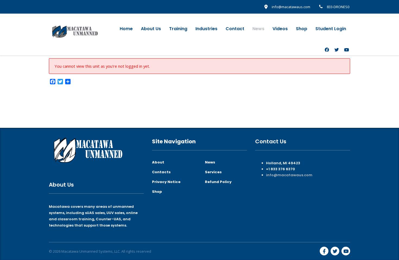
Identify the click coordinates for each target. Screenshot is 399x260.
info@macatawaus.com (289, 175)
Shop (301, 29)
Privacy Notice (166, 182)
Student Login (330, 29)
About (158, 162)
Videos (280, 29)
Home (126, 29)
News (258, 29)
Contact (235, 29)
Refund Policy (218, 182)
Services (213, 172)
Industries (206, 29)
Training (178, 29)
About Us (151, 29)
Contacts (161, 172)
